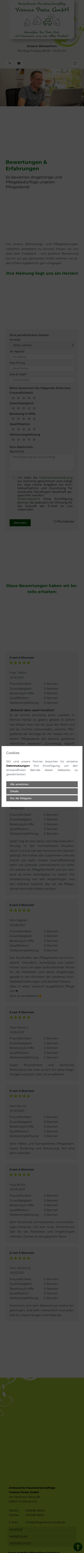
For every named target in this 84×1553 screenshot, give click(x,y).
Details (14, 791)
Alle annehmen (19, 784)
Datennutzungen (18, 765)
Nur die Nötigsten (21, 798)
